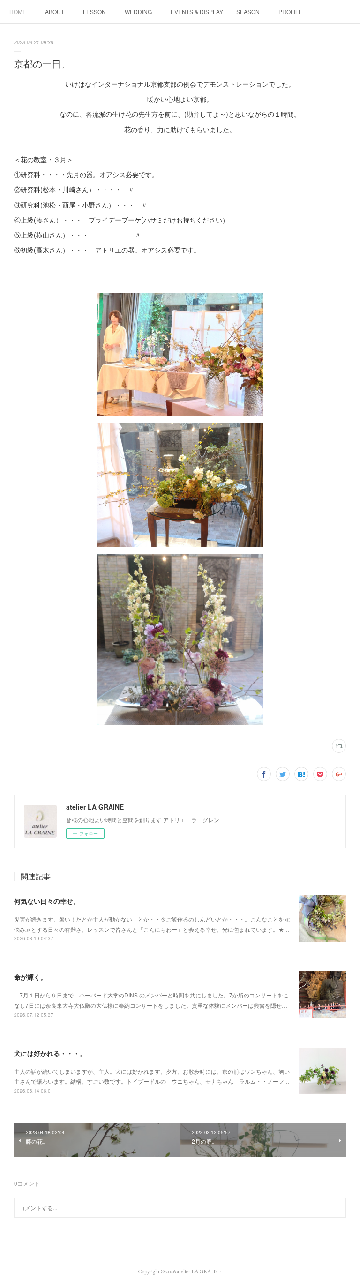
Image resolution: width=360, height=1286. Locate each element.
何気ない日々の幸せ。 (47, 901)
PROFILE (290, 11)
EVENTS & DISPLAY (197, 11)
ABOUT (54, 11)
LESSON (94, 11)
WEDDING (138, 11)
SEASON (248, 11)
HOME (17, 11)
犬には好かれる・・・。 (50, 1053)
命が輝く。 (30, 976)
